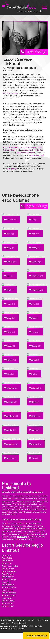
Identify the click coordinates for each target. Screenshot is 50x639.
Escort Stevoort (7, 606)
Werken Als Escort (18, 629)
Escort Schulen (7, 561)
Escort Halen (7, 555)
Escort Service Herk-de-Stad (32, 150)
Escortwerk (43, 620)
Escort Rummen (8, 590)
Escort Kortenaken (9, 595)
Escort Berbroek (8, 574)
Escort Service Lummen (26, 153)
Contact (5, 623)
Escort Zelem (7, 558)
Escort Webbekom (9, 571)
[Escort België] (22, 7)
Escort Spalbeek (8, 585)
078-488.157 (37, 52)
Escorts (31, 620)
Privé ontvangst (19, 623)
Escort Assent (7, 604)
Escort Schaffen (8, 577)
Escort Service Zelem (28, 147)
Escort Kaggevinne (9, 587)
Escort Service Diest (36, 155)
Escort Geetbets (8, 601)
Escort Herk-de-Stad (10, 566)
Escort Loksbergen (9, 579)
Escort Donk (6, 563)
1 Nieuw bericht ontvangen (36, 635)
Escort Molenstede (9, 593)
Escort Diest (6, 582)
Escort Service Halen (11, 147)
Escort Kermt (7, 598)
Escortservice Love (10, 93)
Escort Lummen (8, 569)
